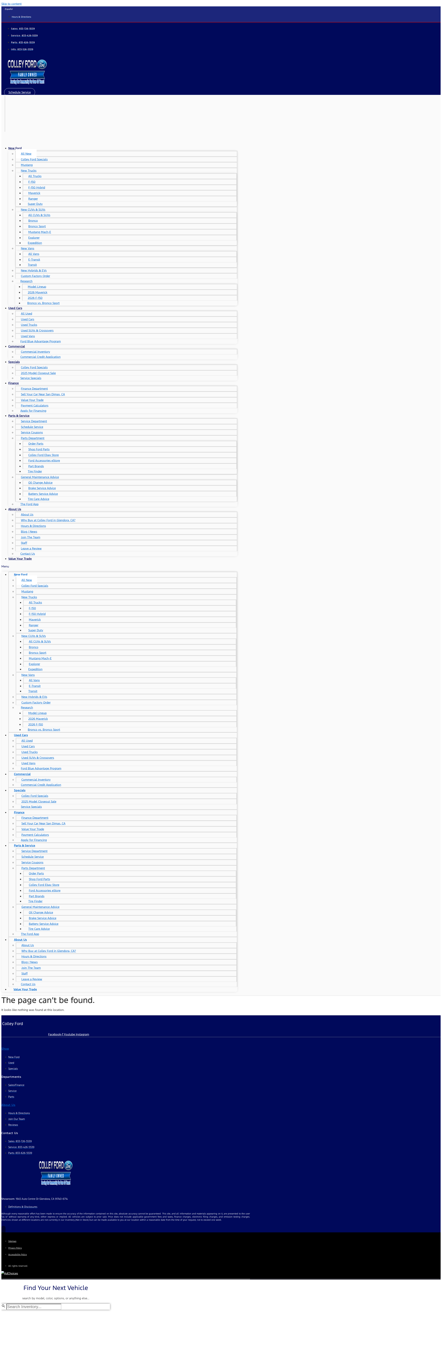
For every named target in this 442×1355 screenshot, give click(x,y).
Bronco (33, 220)
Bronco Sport (37, 226)
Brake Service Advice (42, 488)
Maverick (34, 193)
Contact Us (27, 554)
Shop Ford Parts (39, 449)
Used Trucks (29, 325)
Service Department (34, 421)
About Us (14, 509)
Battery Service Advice (43, 494)
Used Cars (15, 308)
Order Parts (35, 444)
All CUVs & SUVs (39, 215)
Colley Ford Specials (34, 159)
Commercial (16, 346)
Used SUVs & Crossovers (37, 330)
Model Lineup (37, 287)
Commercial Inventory (35, 352)
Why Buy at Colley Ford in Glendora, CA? (48, 520)
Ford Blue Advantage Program (40, 341)
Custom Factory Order (35, 276)
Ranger (33, 199)
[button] (19, 92)
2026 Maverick (37, 292)
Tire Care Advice (38, 499)
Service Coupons (32, 432)
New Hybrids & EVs (34, 270)
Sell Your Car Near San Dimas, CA (43, 394)
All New (26, 154)
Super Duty (35, 204)
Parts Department (32, 438)
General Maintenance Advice (40, 477)
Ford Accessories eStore (44, 460)
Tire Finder (35, 471)
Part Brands (36, 466)
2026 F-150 (35, 298)
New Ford (15, 148)
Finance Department (34, 388)
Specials (14, 362)
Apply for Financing (33, 411)
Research (26, 281)
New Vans (27, 248)
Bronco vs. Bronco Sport (43, 303)
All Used (26, 313)
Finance (13, 383)
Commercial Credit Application (40, 357)
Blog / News (29, 531)
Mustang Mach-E (39, 232)
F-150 (31, 182)
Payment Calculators (34, 405)
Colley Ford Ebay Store (43, 455)
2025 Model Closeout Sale (38, 373)
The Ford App (29, 504)
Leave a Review (31, 548)
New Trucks (28, 170)
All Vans (33, 254)
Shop (5, 1049)
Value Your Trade (32, 400)
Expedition (35, 243)
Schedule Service (32, 427)
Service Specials (30, 378)
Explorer (34, 238)
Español (9, 9)
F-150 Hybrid (36, 187)
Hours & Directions (33, 526)
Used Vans (28, 336)
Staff (24, 543)
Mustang (27, 165)
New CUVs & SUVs (33, 209)
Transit (32, 265)
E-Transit (34, 259)
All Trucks (34, 176)
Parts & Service (19, 416)
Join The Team (30, 537)
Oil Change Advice (40, 482)
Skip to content (11, 4)
